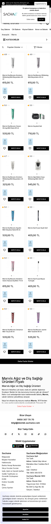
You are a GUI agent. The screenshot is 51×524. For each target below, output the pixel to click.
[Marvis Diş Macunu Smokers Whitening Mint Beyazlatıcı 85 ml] (12, 63)
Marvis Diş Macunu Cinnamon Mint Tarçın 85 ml (12, 330)
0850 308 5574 (36, 473)
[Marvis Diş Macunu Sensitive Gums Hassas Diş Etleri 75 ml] (12, 266)
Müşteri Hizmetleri (9, 460)
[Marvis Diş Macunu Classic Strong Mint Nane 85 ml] (12, 114)
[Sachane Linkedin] (32, 434)
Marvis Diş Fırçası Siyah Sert (38, 228)
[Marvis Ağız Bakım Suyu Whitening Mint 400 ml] (38, 165)
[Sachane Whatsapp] (45, 434)
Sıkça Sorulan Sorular (10, 468)
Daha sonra (30, 19)
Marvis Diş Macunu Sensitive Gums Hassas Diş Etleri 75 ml (12, 280)
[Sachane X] (18, 434)
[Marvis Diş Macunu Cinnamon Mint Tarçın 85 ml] (12, 317)
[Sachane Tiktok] (38, 434)
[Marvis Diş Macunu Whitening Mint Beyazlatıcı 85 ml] (38, 63)
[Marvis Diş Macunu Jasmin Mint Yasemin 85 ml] (38, 317)
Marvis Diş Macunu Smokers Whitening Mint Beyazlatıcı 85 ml (12, 77)
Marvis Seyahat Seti (35, 126)
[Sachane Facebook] (12, 434)
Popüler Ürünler (13, 47)
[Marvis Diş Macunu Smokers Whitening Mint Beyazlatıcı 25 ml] (12, 165)
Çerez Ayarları (7, 488)
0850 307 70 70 (25, 419)
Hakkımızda (6, 463)
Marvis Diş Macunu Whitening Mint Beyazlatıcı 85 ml (38, 76)
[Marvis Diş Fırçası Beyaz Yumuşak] (38, 266)
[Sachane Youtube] (25, 434)
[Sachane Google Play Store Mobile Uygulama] (18, 446)
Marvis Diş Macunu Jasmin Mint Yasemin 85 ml (37, 330)
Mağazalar (6, 457)
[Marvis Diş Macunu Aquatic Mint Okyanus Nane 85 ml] (12, 216)
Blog (3, 485)
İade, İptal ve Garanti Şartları (13, 471)
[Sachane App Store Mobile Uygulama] (32, 446)
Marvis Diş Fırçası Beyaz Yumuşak (36, 280)
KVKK (4, 479)
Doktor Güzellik (8, 482)
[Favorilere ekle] (4, 97)
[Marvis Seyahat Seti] (38, 114)
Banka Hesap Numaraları (11, 465)
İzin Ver (41, 19)
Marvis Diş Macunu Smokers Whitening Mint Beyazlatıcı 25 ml (12, 179)
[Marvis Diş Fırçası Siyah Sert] (38, 216)
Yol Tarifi (29, 458)
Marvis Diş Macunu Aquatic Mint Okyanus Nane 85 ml (11, 229)
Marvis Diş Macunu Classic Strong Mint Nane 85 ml (11, 127)
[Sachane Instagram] (5, 434)
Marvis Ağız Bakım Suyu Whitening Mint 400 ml (36, 178)
